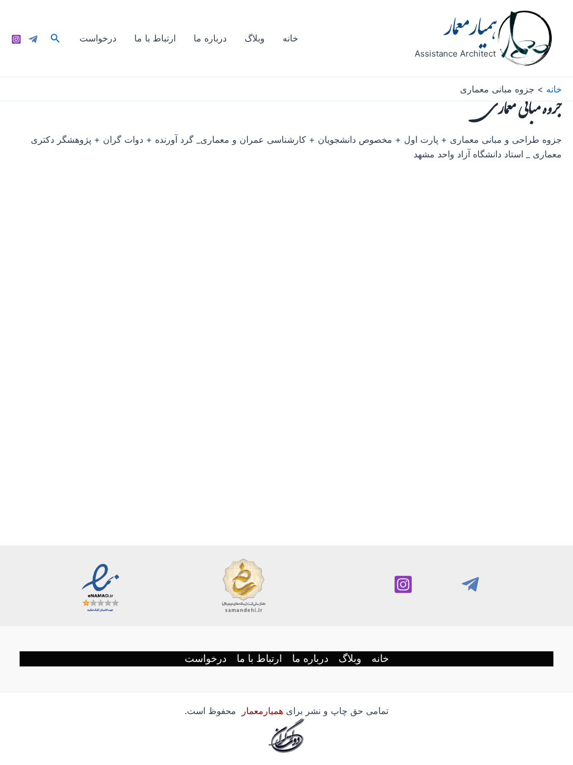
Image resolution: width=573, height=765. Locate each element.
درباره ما (210, 38)
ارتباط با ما (155, 38)
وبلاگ (255, 38)
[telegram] (470, 584)
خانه (290, 38)
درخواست (97, 38)
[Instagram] (16, 39)
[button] (54, 38)
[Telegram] (33, 39)
